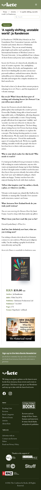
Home (5, 12)
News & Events (7, 417)
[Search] (16, 17)
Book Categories (8, 414)
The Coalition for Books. (19, 483)
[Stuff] (30, 466)
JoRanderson (17, 294)
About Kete (6, 423)
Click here (13, 384)
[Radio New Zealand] (10, 473)
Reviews (5, 411)
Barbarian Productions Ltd (23, 301)
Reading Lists (7, 408)
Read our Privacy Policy (10, 444)
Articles (13, 12)
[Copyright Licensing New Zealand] (10, 466)
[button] (20, 356)
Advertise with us (8, 435)
